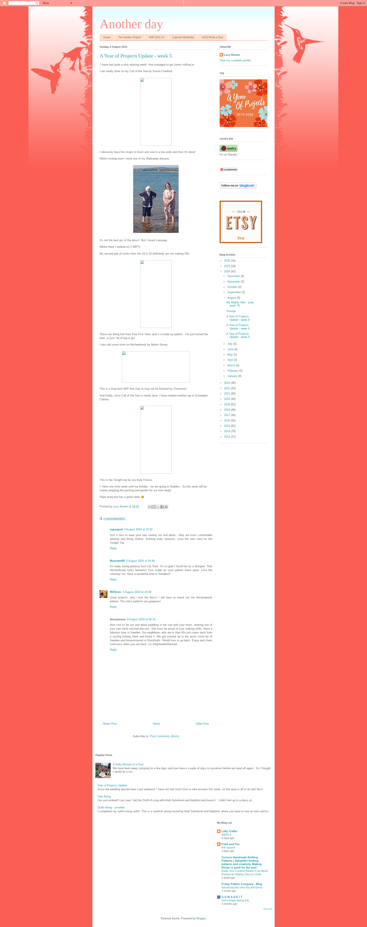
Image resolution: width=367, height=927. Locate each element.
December (234, 276)
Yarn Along (104, 796)
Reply (113, 548)
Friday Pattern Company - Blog (242, 884)
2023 (227, 382)
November (234, 281)
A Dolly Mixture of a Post (128, 764)
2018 (227, 409)
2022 (227, 388)
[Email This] (150, 507)
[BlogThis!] (154, 507)
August (232, 297)
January (232, 376)
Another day (131, 24)
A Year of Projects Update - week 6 (238, 326)
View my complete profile (235, 60)
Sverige (231, 311)
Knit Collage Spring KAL (236, 900)
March (231, 365)
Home (106, 37)
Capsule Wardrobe (183, 37)
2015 (227, 425)
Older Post (202, 723)
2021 (227, 393)
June (230, 349)
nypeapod (116, 529)
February (233, 370)
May (230, 354)
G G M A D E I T (232, 897)
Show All (267, 909)
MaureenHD (117, 560)
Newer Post (110, 723)
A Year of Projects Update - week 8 (238, 318)
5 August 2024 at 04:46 (140, 560)
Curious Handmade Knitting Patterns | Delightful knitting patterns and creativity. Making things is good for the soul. (242, 862)
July (230, 343)
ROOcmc (115, 592)
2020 (227, 398)
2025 (227, 266)
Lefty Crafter (229, 831)
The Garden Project (129, 37)
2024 (227, 271)
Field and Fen (231, 844)
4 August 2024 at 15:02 (138, 529)
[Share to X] (158, 507)
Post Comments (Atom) (164, 736)
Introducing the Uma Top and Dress (242, 887)
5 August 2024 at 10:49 (137, 592)
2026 (227, 260)
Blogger (201, 918)
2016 (227, 420)
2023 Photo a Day (212, 37)
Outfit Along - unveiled (111, 807)
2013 (227, 436)
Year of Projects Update (112, 785)
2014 (227, 431)
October (232, 286)
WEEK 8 (226, 834)
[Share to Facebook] (162, 507)
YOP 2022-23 (156, 37)
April (230, 359)
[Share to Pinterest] (166, 507)
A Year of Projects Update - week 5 (238, 335)
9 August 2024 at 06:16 (141, 619)
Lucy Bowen (232, 54)
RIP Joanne (228, 847)
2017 (227, 415)
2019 (227, 404)
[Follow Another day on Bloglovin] (238, 187)
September (234, 292)
